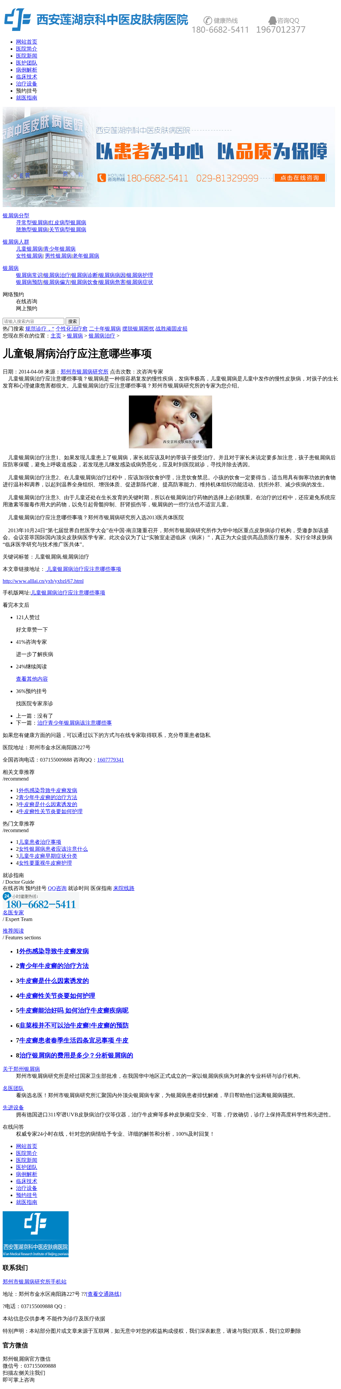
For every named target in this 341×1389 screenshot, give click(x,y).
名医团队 (13, 1088)
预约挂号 (26, 91)
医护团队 (26, 63)
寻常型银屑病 (32, 222)
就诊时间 (78, 888)
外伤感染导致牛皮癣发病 (48, 790)
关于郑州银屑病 (21, 1069)
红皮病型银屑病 (67, 222)
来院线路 (124, 888)
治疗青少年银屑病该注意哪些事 (74, 723)
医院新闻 (26, 56)
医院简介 (26, 49)
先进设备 (13, 1107)
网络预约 (13, 294)
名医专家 (13, 912)
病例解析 (26, 70)
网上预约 (26, 308)
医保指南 (101, 888)
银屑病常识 (29, 275)
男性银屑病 (58, 256)
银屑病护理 (140, 275)
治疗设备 (26, 84)
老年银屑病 (86, 256)
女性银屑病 (29, 256)
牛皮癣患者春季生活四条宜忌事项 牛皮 (74, 1040)
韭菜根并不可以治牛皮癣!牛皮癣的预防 (74, 1025)
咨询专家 (152, 371)
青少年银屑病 (60, 249)
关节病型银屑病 (67, 229)
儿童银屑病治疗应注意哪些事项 (83, 569)
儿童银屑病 (29, 249)
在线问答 (13, 1127)
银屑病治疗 (57, 275)
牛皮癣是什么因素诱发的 (48, 804)
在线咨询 (26, 301)
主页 (56, 336)
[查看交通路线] (103, 1294)
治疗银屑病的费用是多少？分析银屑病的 (76, 1055)
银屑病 (11, 268)
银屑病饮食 (84, 282)
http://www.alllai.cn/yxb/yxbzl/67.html (43, 581)
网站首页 (26, 42)
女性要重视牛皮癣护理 (45, 863)
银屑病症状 (140, 282)
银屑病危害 (112, 282)
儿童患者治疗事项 (40, 842)
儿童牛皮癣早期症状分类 (48, 856)
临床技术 (26, 77)
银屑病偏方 (57, 282)
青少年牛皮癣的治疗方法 (48, 797)
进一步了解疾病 (34, 654)
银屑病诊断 (84, 275)
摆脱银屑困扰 (138, 329)
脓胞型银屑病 (32, 229)
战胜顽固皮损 (171, 329)
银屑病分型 (16, 215)
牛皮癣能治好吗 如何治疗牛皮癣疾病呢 (74, 1010)
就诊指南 (13, 875)
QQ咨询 (57, 888)
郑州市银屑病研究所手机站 (35, 1281)
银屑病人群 (16, 242)
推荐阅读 (13, 931)
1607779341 (110, 760)
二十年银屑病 (105, 329)
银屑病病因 (112, 275)
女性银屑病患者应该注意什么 (53, 849)
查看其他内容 (32, 679)
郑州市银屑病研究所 (85, 371)
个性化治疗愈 (72, 329)
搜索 (72, 321)
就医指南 (26, 98)
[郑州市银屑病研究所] (169, 205)
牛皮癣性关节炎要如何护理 (51, 811)
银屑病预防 (29, 282)
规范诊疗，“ (39, 329)
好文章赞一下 (32, 629)
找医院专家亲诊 (34, 703)
